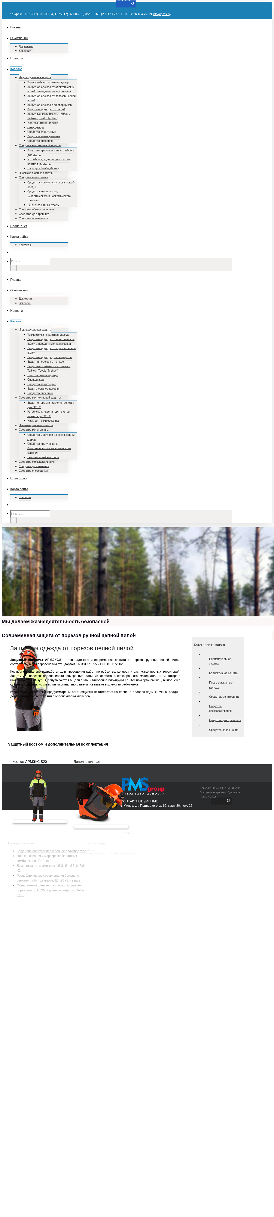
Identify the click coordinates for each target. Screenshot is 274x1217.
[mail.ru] (132, 3)
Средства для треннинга (225, 720)
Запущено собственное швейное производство (51, 851)
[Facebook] (117, 3)
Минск (90, 850)
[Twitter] (120, 3)
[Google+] (124, 3)
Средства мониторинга (224, 696)
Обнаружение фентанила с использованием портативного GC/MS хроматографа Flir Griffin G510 (50, 890)
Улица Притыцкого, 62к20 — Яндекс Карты (113, 853)
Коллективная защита (223, 673)
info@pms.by (162, 14)
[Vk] (127, 3)
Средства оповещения (223, 729)
